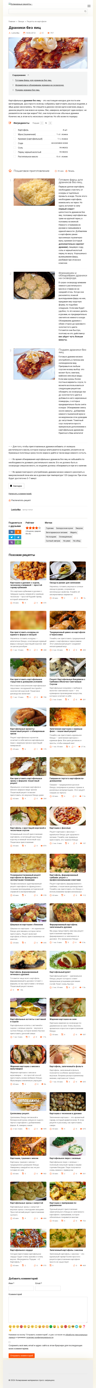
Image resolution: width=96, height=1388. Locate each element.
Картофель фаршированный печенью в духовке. (24, 973)
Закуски (79, 528)
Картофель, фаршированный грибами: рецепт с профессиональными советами (65, 877)
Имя (11, 1283)
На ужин (66, 541)
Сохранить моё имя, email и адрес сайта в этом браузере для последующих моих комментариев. (45, 1347)
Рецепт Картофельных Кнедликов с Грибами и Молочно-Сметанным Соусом (67, 681)
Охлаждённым (65, 537)
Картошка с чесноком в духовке (66, 1113)
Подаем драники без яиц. (27, 90)
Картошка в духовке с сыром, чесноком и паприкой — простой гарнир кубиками (26, 585)
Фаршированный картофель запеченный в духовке (63, 925)
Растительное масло (28, 156)
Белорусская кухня (64, 528)
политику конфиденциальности (39, 1337)
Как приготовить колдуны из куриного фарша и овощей (24, 633)
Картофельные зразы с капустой (26, 1203)
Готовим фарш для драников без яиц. (33, 80)
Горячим (50, 528)
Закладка (17, 486)
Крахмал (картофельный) (30, 139)
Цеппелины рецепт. (20, 1113)
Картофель (23, 130)
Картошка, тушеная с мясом (24, 1158)
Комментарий (15, 1294)
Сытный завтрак (53, 541)
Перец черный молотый (29, 152)
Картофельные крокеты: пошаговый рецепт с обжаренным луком (27, 731)
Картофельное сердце (21, 1250)
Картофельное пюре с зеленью (65, 1158)
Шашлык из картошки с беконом (26, 924)
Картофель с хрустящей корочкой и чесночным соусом (28, 829)
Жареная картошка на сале (63, 1019)
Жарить (73, 532)
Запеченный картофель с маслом (66, 1250)
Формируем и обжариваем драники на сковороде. (39, 85)
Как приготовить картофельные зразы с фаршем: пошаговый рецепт (26, 780)
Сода (20, 143)
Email (38, 1283)
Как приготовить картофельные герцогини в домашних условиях (26, 680)
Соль (20, 147)
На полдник (51, 537)
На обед (76, 541)
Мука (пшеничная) (27, 134)
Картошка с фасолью (60, 828)
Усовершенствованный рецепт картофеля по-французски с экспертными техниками (25, 877)
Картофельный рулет (60, 972)
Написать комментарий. (20, 493)
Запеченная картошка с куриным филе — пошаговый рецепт (66, 730)
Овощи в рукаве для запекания (65, 583)
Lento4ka (15, 509)
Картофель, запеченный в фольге (66, 1066)
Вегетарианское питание (56, 532)
